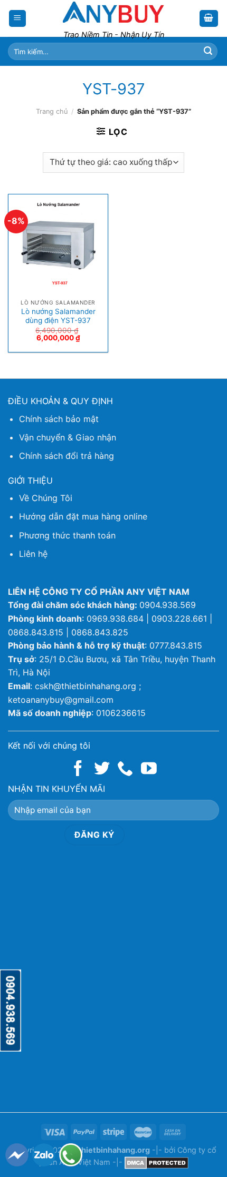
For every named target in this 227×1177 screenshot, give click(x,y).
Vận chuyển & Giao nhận (67, 437)
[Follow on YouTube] (149, 769)
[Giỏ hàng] (209, 18)
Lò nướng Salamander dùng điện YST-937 (58, 316)
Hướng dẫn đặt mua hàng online (83, 516)
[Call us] (125, 769)
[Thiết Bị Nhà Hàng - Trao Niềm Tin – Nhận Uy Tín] (113, 12)
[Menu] (17, 18)
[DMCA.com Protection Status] (156, 1162)
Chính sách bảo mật (59, 419)
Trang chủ (52, 111)
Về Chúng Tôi (45, 498)
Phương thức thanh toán (67, 535)
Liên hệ (33, 553)
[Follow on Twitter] (102, 769)
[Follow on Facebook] (78, 769)
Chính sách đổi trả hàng (66, 455)
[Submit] (208, 52)
